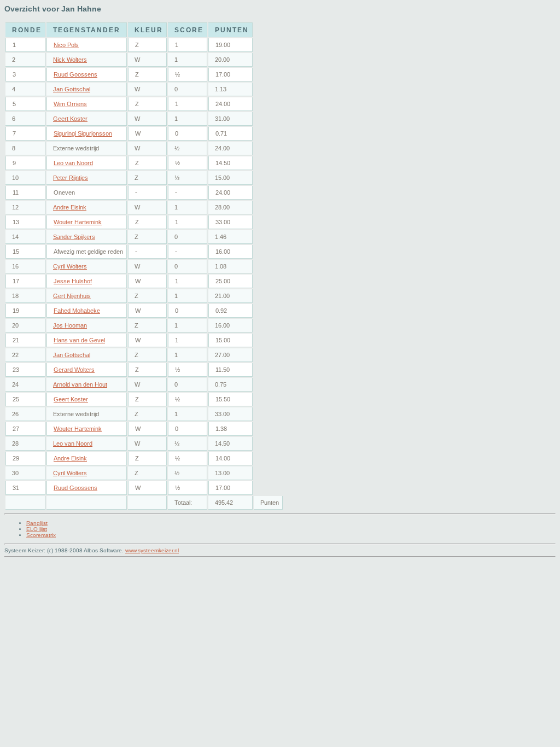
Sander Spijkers (74, 237)
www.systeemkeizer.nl (152, 550)
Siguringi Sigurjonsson (83, 133)
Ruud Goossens (75, 74)
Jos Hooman (70, 325)
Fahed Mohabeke (77, 310)
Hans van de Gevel (79, 340)
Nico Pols (66, 45)
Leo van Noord (73, 163)
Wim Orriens (70, 104)
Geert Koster (70, 118)
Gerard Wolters (74, 369)
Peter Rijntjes (70, 177)
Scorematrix (41, 535)
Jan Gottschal (71, 89)
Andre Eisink (69, 207)
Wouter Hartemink (78, 222)
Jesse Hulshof (73, 281)
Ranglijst (37, 523)
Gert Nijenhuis (72, 296)
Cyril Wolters (70, 266)
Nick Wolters (70, 59)
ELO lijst (36, 529)
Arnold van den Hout (80, 384)
